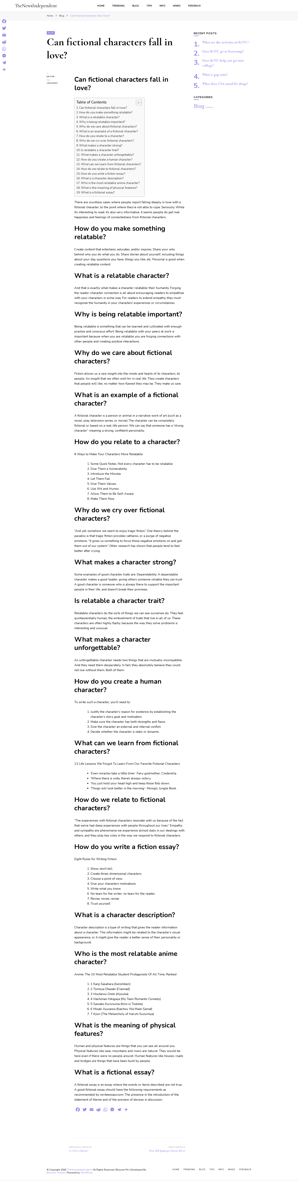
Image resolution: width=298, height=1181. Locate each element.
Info (162, 5)
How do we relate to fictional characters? (108, 169)
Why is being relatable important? (102, 122)
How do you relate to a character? (101, 136)
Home (101, 5)
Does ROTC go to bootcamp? (223, 51)
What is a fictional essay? (98, 192)
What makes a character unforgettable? (107, 155)
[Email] (4, 35)
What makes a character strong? (100, 145)
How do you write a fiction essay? (103, 174)
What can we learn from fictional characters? (111, 164)
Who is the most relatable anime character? (110, 183)
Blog (135, 5)
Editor (50, 76)
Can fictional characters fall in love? (103, 108)
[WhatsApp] (4, 48)
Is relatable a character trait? (100, 150)
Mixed (177, 5)
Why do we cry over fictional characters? (106, 141)
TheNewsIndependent (36, 6)
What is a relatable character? (99, 117)
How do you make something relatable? (105, 112)
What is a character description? (102, 178)
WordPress (87, 1172)
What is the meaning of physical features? (109, 188)
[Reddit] (4, 42)
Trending (118, 5)
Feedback (194, 5)
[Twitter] (4, 28)
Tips (149, 5)
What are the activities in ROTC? (225, 42)
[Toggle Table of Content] (137, 102)
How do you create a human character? (106, 160)
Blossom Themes (56, 1172)
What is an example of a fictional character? (108, 131)
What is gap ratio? (215, 75)
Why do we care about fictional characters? (108, 127)
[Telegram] (4, 62)
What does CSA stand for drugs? (225, 84)
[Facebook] (4, 21)
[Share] (4, 69)
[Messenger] (4, 55)
